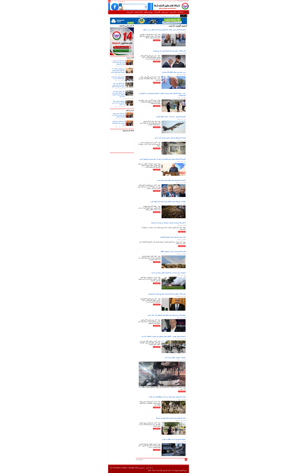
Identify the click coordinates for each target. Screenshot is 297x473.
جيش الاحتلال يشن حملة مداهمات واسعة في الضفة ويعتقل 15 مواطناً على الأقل (118, 85)
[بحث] (109, 1)
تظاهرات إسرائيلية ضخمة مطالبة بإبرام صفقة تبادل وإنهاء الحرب (168, 201)
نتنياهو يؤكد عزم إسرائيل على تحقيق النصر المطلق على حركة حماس (167, 315)
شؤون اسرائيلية (148, 12)
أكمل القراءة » (156, 40)
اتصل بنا (165, 1)
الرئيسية (174, 1)
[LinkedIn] (120, 2)
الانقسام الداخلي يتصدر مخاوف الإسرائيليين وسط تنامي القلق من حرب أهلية (164, 29)
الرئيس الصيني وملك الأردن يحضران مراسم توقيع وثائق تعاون (118, 123)
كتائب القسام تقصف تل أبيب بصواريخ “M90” (173, 251)
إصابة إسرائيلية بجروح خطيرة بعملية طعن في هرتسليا (171, 418)
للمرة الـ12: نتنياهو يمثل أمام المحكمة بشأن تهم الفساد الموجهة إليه (167, 294)
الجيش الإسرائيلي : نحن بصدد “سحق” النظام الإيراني (171, 116)
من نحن (169, 1)
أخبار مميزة (173, 12)
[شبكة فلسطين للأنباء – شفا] (171, 6)
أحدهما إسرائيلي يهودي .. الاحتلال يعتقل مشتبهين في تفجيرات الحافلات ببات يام (164, 336)
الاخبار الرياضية (138, 12)
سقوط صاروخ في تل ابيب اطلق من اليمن (174, 439)
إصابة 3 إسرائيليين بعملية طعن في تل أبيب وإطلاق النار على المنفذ (167, 397)
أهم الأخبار (180, 12)
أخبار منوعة (130, 12)
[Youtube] (118, 2)
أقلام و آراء (157, 12)
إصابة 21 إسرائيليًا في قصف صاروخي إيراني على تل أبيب (170, 138)
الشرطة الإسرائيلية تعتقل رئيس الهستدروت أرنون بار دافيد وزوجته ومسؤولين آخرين (163, 159)
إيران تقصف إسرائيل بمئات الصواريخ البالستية (173, 237)
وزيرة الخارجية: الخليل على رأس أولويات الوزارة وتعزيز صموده (161, 16)
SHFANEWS (116, 468)
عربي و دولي (165, 12)
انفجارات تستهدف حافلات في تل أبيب (175, 357)
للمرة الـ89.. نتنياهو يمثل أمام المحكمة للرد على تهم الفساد (169, 51)
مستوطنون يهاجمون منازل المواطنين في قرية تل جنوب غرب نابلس (118, 103)
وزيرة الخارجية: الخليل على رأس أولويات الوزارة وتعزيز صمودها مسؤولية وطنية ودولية (118, 70)
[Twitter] (122, 2)
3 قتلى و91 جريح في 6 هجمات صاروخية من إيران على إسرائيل (168, 222)
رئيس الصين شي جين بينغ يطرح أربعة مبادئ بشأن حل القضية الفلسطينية (118, 62)
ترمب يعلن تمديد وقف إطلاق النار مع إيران (174, 72)
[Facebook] (124, 2)
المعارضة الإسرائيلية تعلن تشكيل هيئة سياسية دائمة (171, 180)
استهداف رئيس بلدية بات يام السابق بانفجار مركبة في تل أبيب (168, 272)
